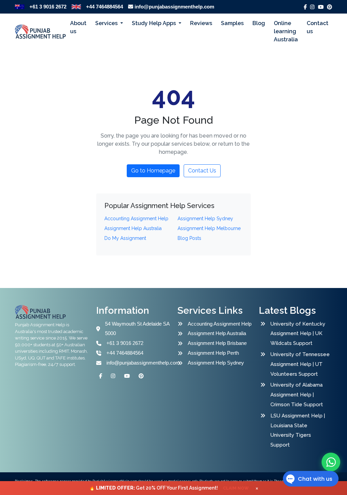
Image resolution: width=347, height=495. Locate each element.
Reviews (201, 23)
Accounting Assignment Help (219, 324)
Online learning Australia (286, 31)
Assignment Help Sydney (216, 363)
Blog (258, 23)
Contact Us (202, 170)
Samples (232, 23)
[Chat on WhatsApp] (331, 462)
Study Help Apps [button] (154, 23)
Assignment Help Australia (217, 333)
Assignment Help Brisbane (217, 343)
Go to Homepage (153, 170)
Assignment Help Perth (213, 353)
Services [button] (107, 23)
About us (78, 27)
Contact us (317, 27)
